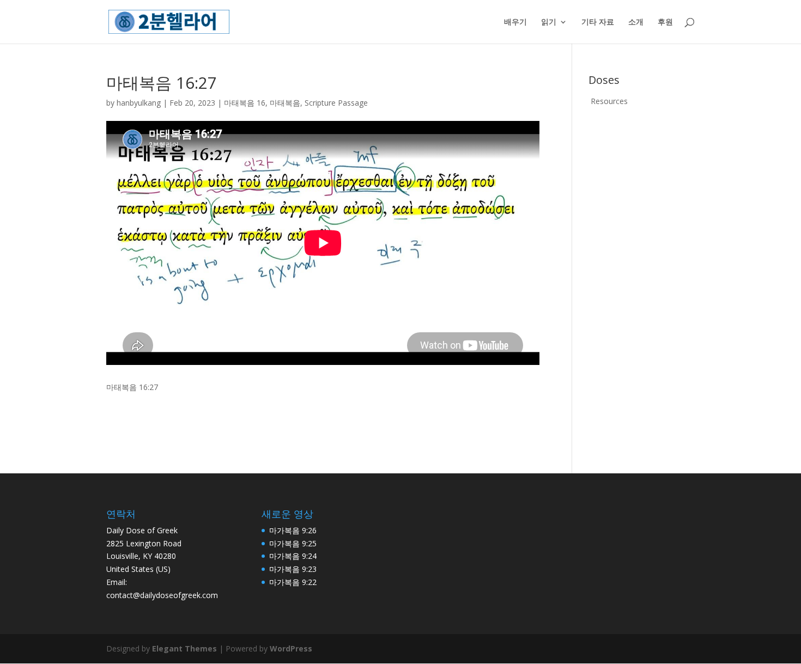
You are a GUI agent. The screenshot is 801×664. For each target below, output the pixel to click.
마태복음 (285, 103)
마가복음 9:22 (293, 582)
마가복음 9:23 (293, 569)
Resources (609, 101)
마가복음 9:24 (293, 556)
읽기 (548, 22)
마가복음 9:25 (293, 543)
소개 (636, 22)
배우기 (515, 22)
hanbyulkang (139, 103)
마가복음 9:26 (293, 530)
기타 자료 (597, 22)
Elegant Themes (184, 648)
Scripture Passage (336, 103)
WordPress (291, 648)
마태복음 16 (244, 103)
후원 (665, 22)
